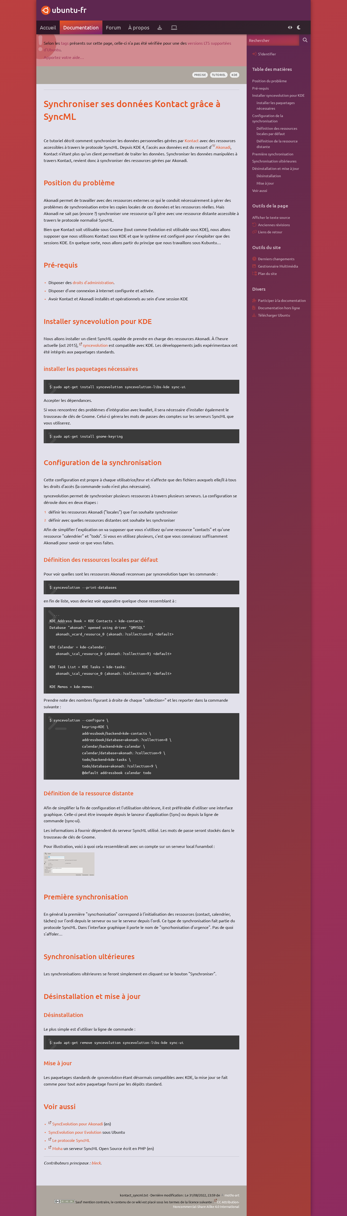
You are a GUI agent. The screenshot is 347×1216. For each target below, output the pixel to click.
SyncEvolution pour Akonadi (77, 1123)
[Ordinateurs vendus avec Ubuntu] (174, 27)
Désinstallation (269, 175)
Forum (113, 27)
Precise (200, 75)
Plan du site (267, 273)
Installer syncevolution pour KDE (278, 95)
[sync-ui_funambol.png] (69, 874)
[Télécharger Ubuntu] (159, 27)
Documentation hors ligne (279, 307)
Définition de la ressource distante (277, 144)
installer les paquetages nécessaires (276, 105)
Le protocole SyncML (71, 1140)
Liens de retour (270, 231)
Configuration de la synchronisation (267, 118)
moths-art (232, 1195)
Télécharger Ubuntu (274, 315)
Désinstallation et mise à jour (275, 168)
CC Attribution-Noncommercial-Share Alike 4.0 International (206, 1204)
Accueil (48, 27)
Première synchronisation (272, 154)
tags (65, 42)
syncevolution (95, 345)
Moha (57, 1148)
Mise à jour (265, 183)
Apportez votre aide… (64, 57)
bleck (96, 1162)
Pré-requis (260, 88)
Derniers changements (276, 258)
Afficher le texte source (271, 217)
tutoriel (219, 75)
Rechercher (305, 40)
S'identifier (267, 54)
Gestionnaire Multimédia (278, 266)
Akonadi (223, 147)
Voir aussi (259, 190)
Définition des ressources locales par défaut (277, 131)
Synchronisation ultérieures (274, 161)
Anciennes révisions (274, 224)
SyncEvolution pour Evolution (75, 1132)
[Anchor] (49, 103)
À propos (138, 27)
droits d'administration (93, 282)
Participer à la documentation (282, 300)
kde (235, 75)
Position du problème (269, 80)
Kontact (192, 140)
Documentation (81, 27)
